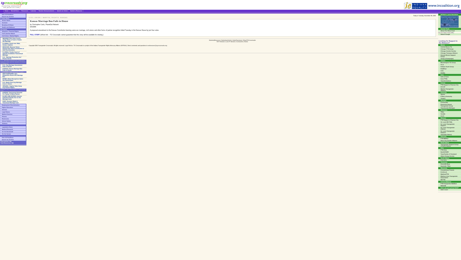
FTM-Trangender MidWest (449, 183)
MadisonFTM (445, 174)
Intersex (4, 109)
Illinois (443, 45)
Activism (4, 22)
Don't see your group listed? (450, 187)
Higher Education (7, 107)
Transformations (446, 81)
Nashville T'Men (446, 166)
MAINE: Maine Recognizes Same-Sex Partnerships (13, 79)
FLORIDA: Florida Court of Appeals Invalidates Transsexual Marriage (13, 53)
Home (6, 11)
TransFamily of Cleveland (449, 154)
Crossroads (444, 102)
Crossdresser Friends (447, 170)
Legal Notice (69, 45)
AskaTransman (237, 40)
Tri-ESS (443, 114)
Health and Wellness (8, 27)
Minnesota (444, 110)
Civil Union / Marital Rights (10, 36)
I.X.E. (442, 71)
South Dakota (445, 158)
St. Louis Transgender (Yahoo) (448, 128)
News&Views (15, 11)
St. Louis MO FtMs (446, 122)
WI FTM (443, 179)
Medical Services (7, 114)
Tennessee (444, 162)
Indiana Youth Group (447, 66)
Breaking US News (8, 25)
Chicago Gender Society (448, 51)
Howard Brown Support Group (448, 55)
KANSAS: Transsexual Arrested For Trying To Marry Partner (12, 93)
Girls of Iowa (445, 77)
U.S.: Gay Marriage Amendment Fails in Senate (12, 65)
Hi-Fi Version (221, 41)
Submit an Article (62, 11)
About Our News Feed (448, 31)
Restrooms (5, 119)
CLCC (442, 116)
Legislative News (7, 127)
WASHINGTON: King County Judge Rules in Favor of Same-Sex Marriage (12, 40)
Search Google (445, 34)
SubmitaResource (214, 40)
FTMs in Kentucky (446, 96)
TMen (442, 112)
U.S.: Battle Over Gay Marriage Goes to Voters (12, 83)
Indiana (443, 60)
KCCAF (443, 87)
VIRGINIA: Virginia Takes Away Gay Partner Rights (12, 86)
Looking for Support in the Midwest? (448, 42)
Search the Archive (8, 16)
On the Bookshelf (7, 131)
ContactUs (239, 41)
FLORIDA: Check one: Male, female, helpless (11, 44)
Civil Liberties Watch (8, 33)
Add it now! (444, 189)
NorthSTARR (445, 152)
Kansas (443, 83)
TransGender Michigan (448, 108)
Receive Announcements (46, 11)
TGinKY (443, 98)
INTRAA (123, 45)
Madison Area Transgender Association (449, 177)
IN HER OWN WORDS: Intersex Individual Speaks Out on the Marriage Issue (12, 97)
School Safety (6, 121)
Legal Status (6, 112)
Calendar (33, 11)
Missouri (443, 118)
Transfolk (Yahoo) (446, 134)
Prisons (4, 116)
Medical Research (7, 129)
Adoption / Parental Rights (10, 31)
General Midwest (446, 181)
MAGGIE (443, 185)
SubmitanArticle (226, 40)
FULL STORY (35, 35)
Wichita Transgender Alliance (447, 89)
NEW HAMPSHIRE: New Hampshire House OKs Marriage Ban (13, 75)
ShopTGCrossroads (249, 40)
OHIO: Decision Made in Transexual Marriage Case (11, 102)
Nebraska (443, 136)
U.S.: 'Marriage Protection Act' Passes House (12, 57)
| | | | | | (232, 40)
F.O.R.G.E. (444, 172)
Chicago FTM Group (447, 49)
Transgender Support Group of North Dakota (449, 145)
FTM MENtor (444, 138)
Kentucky (444, 92)
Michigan (443, 100)
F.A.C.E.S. (444, 160)
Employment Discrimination (11, 105)
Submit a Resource (76, 11)
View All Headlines (7, 14)
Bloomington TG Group (448, 62)
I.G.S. (442, 64)
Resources (24, 11)
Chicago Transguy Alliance (449, 53)
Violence (4, 123)
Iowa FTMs (444, 79)
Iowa (442, 75)
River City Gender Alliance (449, 140)
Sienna (443, 94)
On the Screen (6, 134)
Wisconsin (444, 168)
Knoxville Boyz (445, 164)
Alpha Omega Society (447, 156)
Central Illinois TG (446, 47)
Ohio (442, 148)
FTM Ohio (444, 150)
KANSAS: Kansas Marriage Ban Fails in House (12, 69)
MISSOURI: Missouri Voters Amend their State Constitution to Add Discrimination (13, 48)
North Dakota (445, 142)
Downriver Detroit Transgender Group (447, 105)
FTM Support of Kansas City (449, 85)
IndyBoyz (444, 68)
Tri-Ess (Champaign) (447, 58)
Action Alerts (6, 20)
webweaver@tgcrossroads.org (157, 45)
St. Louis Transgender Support (448, 124)
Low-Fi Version (230, 41)
